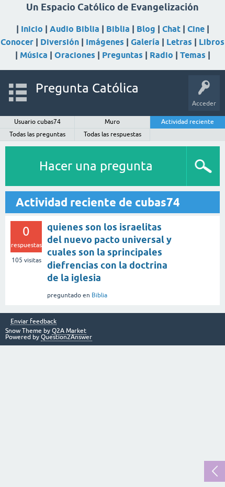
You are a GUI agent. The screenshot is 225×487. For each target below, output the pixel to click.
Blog (146, 29)
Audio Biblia (74, 29)
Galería (145, 42)
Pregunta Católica (87, 88)
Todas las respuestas (112, 134)
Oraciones (74, 55)
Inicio (32, 29)
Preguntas (122, 55)
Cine (196, 29)
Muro (112, 121)
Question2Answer (66, 337)
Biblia (118, 29)
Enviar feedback (33, 321)
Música (34, 55)
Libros (211, 42)
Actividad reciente (187, 121)
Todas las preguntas (37, 134)
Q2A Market (69, 330)
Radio (161, 55)
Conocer (17, 42)
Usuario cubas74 (37, 121)
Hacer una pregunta (96, 166)
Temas (193, 55)
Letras (179, 42)
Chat (171, 29)
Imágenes (105, 42)
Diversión (59, 42)
